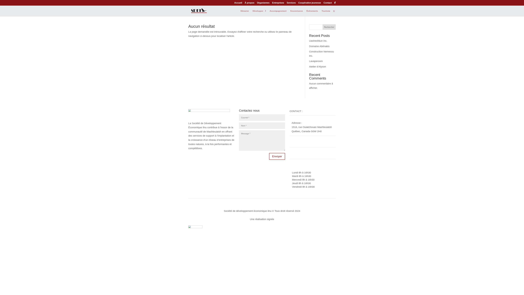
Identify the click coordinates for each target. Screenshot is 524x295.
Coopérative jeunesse (309, 3)
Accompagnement (278, 11)
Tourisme (326, 11)
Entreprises (278, 3)
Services (291, 3)
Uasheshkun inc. (318, 40)
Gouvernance (296, 11)
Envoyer (277, 156)
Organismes (263, 3)
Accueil (238, 3)
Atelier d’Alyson (317, 66)
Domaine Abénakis (319, 46)
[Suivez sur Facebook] (190, 155)
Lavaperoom (316, 61)
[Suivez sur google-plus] (196, 155)
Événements (312, 11)
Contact (328, 3)
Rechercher (329, 27)
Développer (258, 11)
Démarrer (245, 11)
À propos (249, 3)
